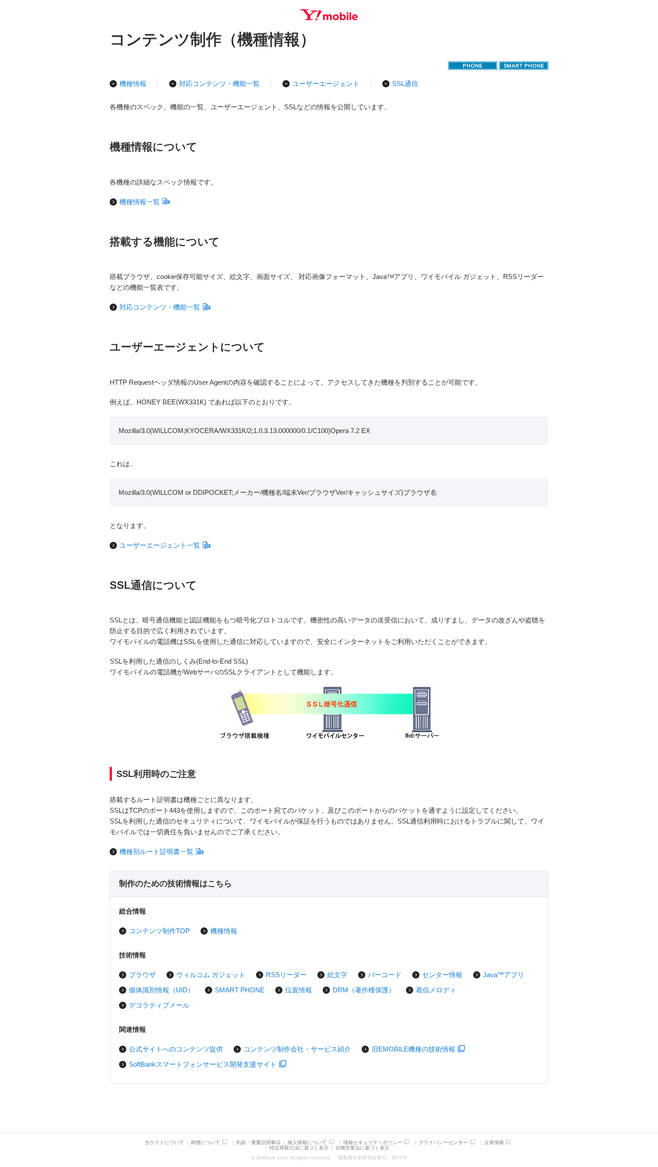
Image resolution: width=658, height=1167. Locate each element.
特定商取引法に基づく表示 (299, 1148)
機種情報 (133, 83)
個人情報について (307, 1142)
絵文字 (337, 974)
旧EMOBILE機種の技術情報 (413, 1049)
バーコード (385, 974)
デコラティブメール (159, 1005)
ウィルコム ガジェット (210, 974)
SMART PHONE (240, 990)
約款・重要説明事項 (258, 1142)
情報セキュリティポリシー (372, 1142)
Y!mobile (329, 15)
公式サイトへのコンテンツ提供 (176, 1049)
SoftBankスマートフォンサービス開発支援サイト (203, 1064)
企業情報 (494, 1142)
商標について (205, 1142)
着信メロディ (436, 990)
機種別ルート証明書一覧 (156, 851)
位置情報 (298, 990)
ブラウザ (142, 974)
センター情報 (442, 974)
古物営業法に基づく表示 (362, 1148)
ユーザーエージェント (325, 83)
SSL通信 (405, 83)
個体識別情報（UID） (161, 990)
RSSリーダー (286, 974)
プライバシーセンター (443, 1142)
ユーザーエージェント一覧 (160, 545)
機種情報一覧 (140, 202)
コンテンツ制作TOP (159, 931)
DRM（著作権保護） (364, 990)
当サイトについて (164, 1142)
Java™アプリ (503, 974)
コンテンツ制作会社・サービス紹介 (297, 1049)
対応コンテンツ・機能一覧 (219, 83)
